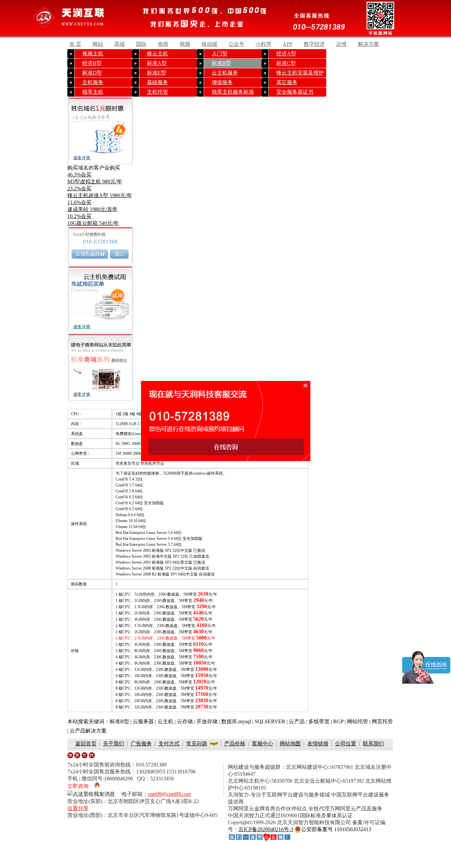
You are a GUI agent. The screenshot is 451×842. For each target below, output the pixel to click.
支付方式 (169, 743)
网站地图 (290, 743)
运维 (341, 44)
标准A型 (157, 63)
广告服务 (141, 743)
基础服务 (157, 82)
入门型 (219, 53)
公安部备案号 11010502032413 (336, 829)
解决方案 (368, 44)
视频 (185, 44)
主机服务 (92, 82)
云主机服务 (225, 73)
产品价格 (234, 743)
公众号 (236, 44)
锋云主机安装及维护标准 (300, 74)
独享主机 (92, 92)
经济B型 (92, 63)
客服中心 (262, 743)
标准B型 (221, 63)
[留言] (118, 254)
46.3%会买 (79, 174)
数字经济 (314, 44)
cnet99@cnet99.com (169, 794)
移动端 (209, 44)
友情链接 (318, 743)
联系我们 (373, 743)
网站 (97, 44)
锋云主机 (157, 53)
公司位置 (345, 743)
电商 (163, 44)
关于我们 (113, 743)
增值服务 (222, 82)
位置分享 (77, 808)
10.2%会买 (79, 216)
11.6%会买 (79, 202)
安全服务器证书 (294, 92)
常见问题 (196, 743)
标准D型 (92, 73)
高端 (119, 44)
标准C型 (286, 63)
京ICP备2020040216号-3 (265, 829)
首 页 (75, 44)
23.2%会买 (79, 188)
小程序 (263, 44)
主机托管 (157, 92)
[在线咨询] (90, 254)
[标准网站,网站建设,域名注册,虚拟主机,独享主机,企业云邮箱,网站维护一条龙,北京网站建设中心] (259, 837)
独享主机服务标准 (233, 92)
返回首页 (85, 743)
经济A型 (286, 53)
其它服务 (286, 82)
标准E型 (156, 73)
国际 (141, 44)
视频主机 (92, 53)
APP (288, 44)
